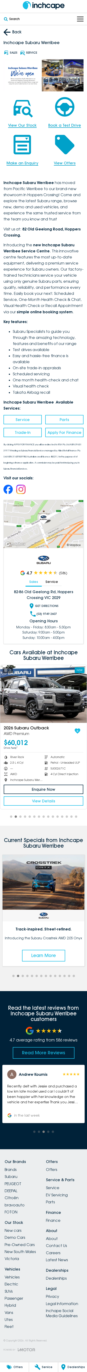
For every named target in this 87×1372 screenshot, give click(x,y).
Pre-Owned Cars (20, 1244)
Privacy (52, 1296)
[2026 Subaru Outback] (43, 694)
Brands (10, 1169)
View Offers (65, 163)
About (52, 1238)
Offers (51, 1169)
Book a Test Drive (64, 125)
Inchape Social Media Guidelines (61, 1313)
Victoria (12, 1258)
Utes (9, 1319)
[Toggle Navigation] (80, 19)
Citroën (12, 1197)
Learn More (43, 955)
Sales (33, 582)
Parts (64, 419)
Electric (11, 1284)
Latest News (57, 1259)
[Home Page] (43, 5)
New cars (13, 1230)
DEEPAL (11, 1190)
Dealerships (56, 1278)
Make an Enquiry (22, 163)
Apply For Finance (64, 432)
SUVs (9, 1291)
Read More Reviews (43, 1052)
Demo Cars (15, 1237)
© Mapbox (74, 545)
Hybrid (10, 1305)
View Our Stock (22, 125)
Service (23, 419)
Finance (53, 1220)
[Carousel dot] (11, 816)
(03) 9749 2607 (46, 614)
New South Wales (20, 1251)
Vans (9, 1312)
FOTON (11, 1212)
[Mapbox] (16, 544)
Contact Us (56, 1245)
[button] (43, 1094)
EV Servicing (57, 1195)
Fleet (9, 1326)
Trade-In (23, 432)
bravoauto (15, 1205)
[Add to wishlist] (77, 731)
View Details (43, 801)
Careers (53, 1252)
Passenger (14, 1298)
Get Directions (46, 606)
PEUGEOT (13, 1183)
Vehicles (12, 1277)
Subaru (11, 1176)
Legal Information (62, 1303)
